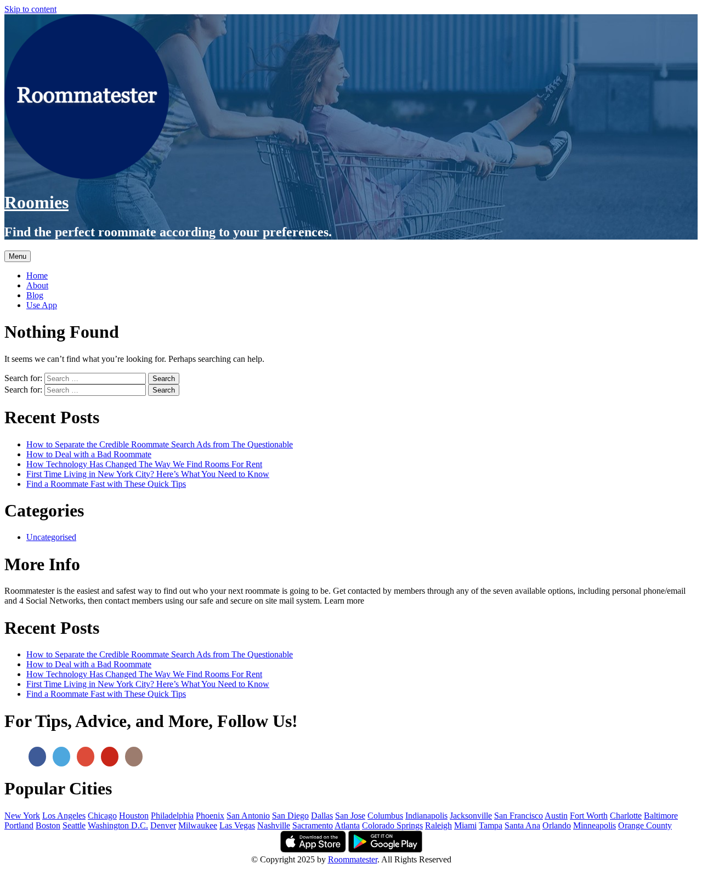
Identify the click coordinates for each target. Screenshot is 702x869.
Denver (163, 825)
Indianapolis (426, 815)
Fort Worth (589, 815)
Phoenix (210, 815)
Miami (465, 825)
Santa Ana (522, 825)
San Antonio (248, 815)
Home (37, 275)
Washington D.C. (118, 825)
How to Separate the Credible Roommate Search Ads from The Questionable (159, 444)
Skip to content (30, 9)
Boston (48, 825)
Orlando (556, 825)
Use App (41, 305)
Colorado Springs (392, 825)
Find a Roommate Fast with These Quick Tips (106, 484)
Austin (556, 815)
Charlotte (626, 815)
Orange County (645, 825)
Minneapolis (594, 825)
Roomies (36, 202)
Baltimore (661, 815)
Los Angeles (64, 815)
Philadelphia (172, 815)
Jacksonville (471, 815)
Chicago (102, 815)
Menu (17, 256)
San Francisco (518, 815)
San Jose (350, 815)
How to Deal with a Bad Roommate (88, 454)
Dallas (322, 815)
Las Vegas (237, 825)
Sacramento (312, 825)
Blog (34, 295)
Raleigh (438, 825)
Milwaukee (197, 825)
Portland (18, 825)
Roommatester (352, 859)
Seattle (74, 825)
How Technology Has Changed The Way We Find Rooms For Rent (144, 464)
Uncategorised (51, 537)
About (37, 285)
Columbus (385, 815)
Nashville (273, 825)
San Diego (290, 815)
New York (22, 815)
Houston (134, 815)
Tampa (490, 825)
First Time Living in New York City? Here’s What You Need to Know (147, 474)
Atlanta (347, 825)
